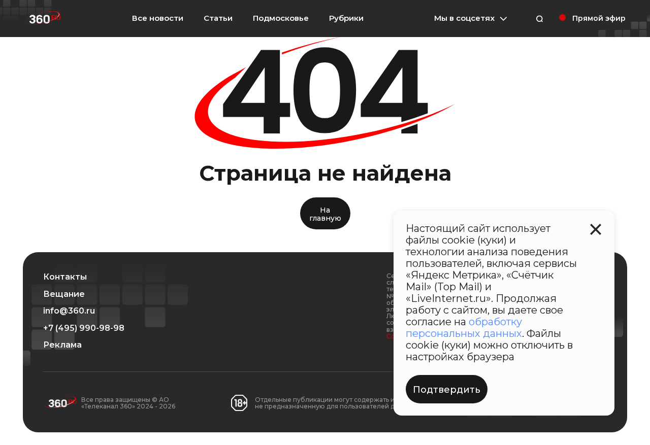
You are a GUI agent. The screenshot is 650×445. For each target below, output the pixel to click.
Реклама (62, 345)
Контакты (65, 277)
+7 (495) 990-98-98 (83, 328)
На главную (325, 214)
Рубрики (346, 18)
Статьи (218, 18)
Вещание (64, 294)
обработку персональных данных (464, 327)
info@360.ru (69, 311)
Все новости (157, 18)
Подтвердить (446, 389)
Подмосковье (281, 18)
